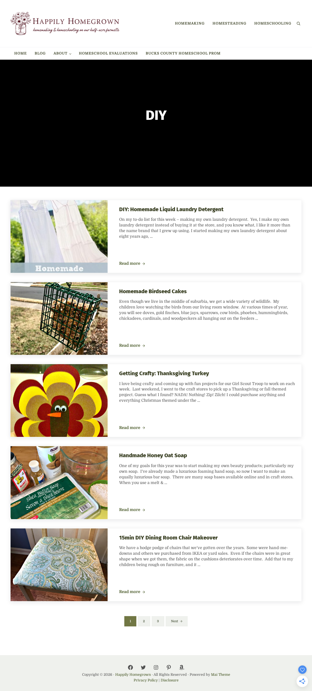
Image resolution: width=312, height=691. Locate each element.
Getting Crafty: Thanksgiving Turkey (164, 373)
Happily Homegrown (133, 675)
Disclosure (170, 680)
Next (174, 621)
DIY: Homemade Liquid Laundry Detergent (171, 209)
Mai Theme (220, 675)
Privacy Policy (146, 680)
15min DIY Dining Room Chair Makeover (168, 537)
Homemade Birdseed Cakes (153, 291)
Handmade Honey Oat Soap (153, 455)
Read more (132, 264)
